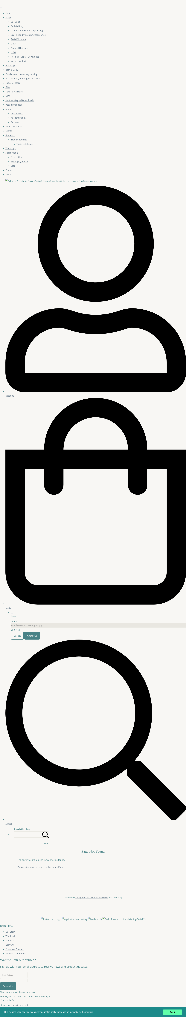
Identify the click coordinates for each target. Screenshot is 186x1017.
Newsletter (16, 157)
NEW (13, 52)
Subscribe (8, 986)
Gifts (13, 43)
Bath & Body (17, 26)
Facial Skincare (18, 39)
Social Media (11, 152)
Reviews (15, 122)
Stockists (10, 135)
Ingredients (17, 113)
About (8, 109)
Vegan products (19, 61)
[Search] (45, 834)
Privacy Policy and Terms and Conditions (91, 897)
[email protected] (20, 1005)
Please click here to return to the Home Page (40, 866)
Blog (13, 165)
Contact (9, 170)
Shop (8, 17)
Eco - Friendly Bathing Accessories (28, 34)
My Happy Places (19, 161)
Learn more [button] (87, 1012)
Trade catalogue (24, 144)
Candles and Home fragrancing (27, 30)
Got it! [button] (173, 1012)
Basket (17, 635)
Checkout (32, 635)
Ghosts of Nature (14, 126)
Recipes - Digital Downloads (25, 56)
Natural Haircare (19, 47)
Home (8, 13)
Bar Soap (15, 21)
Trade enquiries (19, 139)
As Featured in (18, 117)
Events (8, 130)
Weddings (10, 148)
